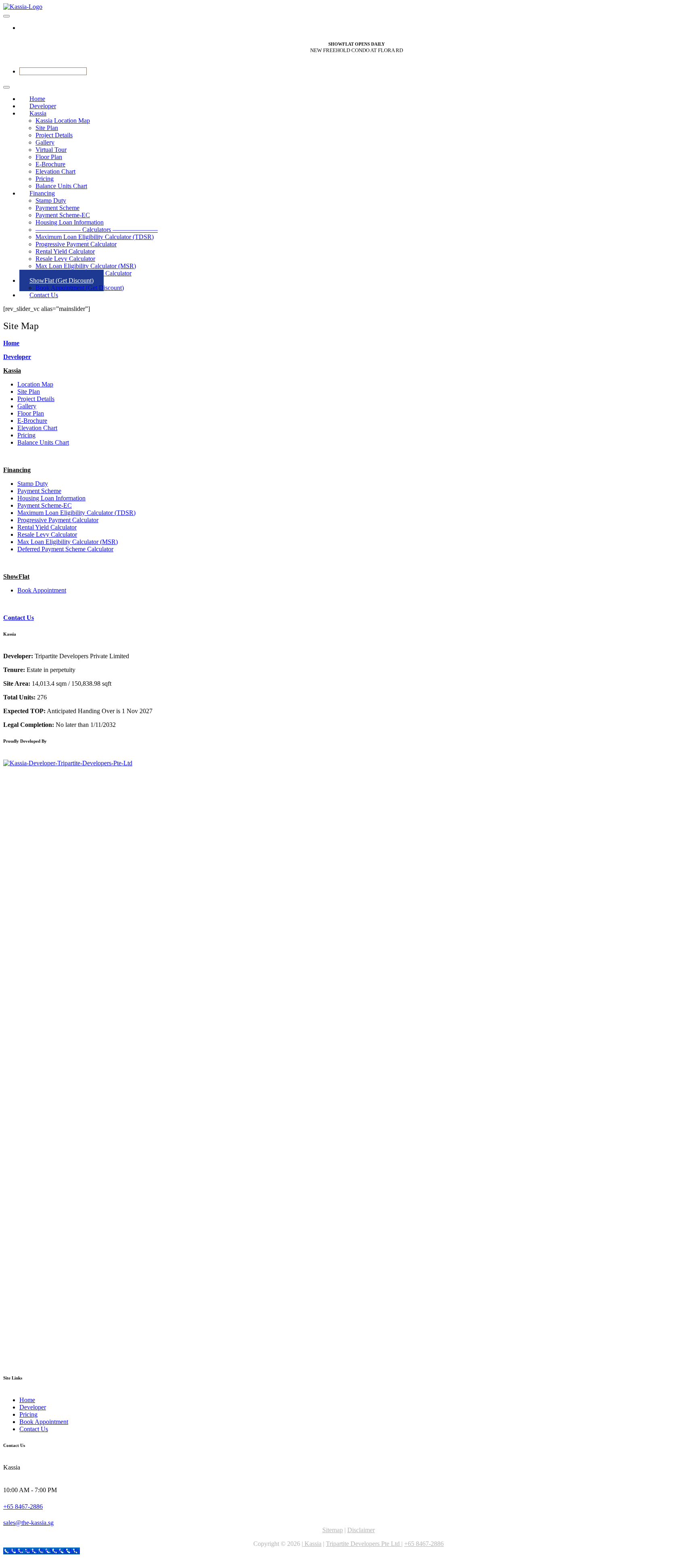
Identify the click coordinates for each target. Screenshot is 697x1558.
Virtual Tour (51, 149)
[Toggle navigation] (6, 16)
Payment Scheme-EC (62, 215)
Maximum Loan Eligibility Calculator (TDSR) (94, 236)
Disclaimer (361, 1530)
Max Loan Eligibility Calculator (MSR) (85, 265)
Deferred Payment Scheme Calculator (65, 549)
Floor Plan (48, 156)
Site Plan (46, 127)
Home (11, 343)
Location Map (35, 384)
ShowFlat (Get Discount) (61, 280)
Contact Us (43, 295)
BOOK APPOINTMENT (53, 71)
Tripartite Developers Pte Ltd (363, 1543)
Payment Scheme (57, 207)
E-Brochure (50, 164)
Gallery (44, 142)
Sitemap (332, 1530)
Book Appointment (41, 590)
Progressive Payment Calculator (76, 244)
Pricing (44, 178)
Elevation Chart (55, 171)
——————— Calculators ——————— (96, 229)
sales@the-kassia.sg (28, 1522)
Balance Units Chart (43, 442)
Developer (17, 356)
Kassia (37, 113)
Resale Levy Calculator (65, 258)
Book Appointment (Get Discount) (79, 287)
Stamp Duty (50, 200)
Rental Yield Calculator (65, 251)
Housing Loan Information (69, 222)
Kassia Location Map (62, 120)
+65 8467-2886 (23, 1506)
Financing (42, 193)
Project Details (54, 135)
